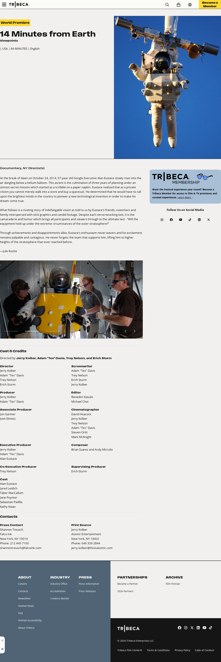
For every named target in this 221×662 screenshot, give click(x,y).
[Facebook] (171, 220)
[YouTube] (180, 220)
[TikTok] (190, 220)
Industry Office (58, 583)
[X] (208, 220)
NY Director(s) (34, 168)
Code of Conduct (204, 650)
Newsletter (24, 598)
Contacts (23, 591)
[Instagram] (162, 220)
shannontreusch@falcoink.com (20, 548)
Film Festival (173, 583)
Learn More (185, 197)
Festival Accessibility (30, 620)
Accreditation (58, 591)
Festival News (26, 605)
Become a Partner (127, 583)
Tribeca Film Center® (129, 650)
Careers (22, 583)
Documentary (10, 168)
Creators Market (59, 598)
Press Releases (87, 591)
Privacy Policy (182, 650)
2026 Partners (125, 591)
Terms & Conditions (158, 650)
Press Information (89, 583)
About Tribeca (26, 627)
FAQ (20, 613)
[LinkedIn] (199, 220)
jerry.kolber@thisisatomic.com (92, 548)
